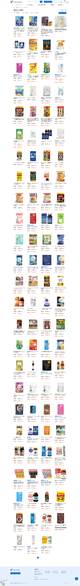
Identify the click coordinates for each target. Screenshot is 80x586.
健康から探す (63, 571)
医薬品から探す (64, 572)
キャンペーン (18, 4)
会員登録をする (48, 1)
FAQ (41, 579)
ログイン (56, 1)
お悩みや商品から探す (42, 4)
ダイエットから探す (37, 572)
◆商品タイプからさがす (19, 7)
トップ (14, 7)
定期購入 (52, 4)
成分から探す (26, 7)
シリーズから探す (29, 4)
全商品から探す (37, 571)
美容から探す (47, 572)
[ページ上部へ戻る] (76, 582)
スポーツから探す (56, 572)
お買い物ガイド (61, 4)
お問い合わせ (45, 579)
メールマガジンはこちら (15, 573)
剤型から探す (55, 571)
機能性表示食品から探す (38, 574)
